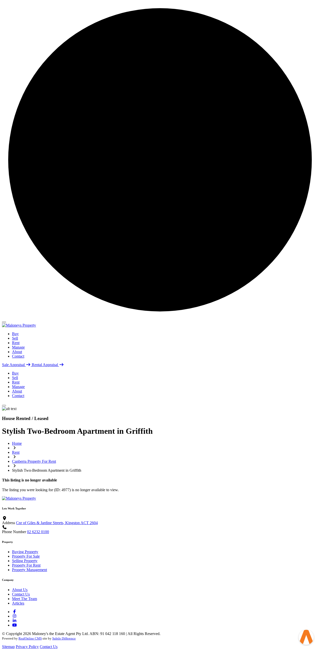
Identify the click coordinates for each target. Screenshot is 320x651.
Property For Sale (26, 556)
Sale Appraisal (14, 365)
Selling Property (25, 561)
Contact (18, 356)
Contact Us (21, 594)
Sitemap (8, 647)
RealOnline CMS (30, 638)
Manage (18, 347)
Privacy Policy (27, 647)
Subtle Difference (64, 638)
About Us (20, 590)
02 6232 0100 (38, 532)
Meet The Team (24, 599)
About (17, 352)
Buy (15, 334)
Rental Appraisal (45, 365)
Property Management (29, 570)
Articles (18, 603)
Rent (16, 343)
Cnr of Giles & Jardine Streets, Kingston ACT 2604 (57, 523)
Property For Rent (26, 565)
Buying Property (25, 552)
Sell (15, 338)
